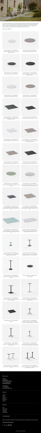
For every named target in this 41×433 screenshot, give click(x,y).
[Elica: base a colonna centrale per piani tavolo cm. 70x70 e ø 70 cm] (11, 333)
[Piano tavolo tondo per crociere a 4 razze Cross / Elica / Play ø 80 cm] (30, 63)
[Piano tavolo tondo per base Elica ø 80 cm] (11, 85)
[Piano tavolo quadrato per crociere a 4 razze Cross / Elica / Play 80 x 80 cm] (30, 129)
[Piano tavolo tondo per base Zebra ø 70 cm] (11, 63)
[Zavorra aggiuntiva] (30, 265)
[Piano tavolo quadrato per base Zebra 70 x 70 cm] (11, 129)
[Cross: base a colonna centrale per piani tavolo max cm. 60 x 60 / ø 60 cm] (11, 288)
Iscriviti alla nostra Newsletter (8, 422)
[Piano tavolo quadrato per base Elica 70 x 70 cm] (30, 107)
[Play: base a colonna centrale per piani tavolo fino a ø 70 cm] (11, 265)
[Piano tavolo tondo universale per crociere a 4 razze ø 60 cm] (11, 174)
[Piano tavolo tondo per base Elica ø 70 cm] (30, 40)
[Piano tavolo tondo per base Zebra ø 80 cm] (30, 85)
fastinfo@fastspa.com (6, 383)
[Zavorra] (11, 310)
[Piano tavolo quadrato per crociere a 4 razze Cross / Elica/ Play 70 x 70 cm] (11, 107)
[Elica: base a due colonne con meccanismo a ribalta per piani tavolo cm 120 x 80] (30, 355)
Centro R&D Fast (8, 28)
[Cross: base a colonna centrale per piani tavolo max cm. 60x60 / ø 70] (30, 288)
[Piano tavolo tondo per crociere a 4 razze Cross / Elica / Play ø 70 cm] (11, 40)
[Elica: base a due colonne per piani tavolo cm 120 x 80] (11, 355)
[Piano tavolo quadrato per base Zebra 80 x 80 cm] (30, 152)
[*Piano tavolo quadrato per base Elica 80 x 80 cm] (11, 152)
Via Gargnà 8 (4, 379)
